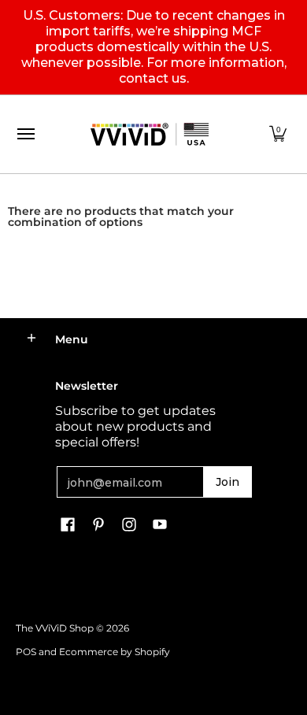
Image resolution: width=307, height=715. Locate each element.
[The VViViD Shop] (150, 134)
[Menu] (25, 134)
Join (227, 482)
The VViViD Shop (55, 628)
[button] (277, 134)
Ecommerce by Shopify (114, 652)
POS (26, 652)
